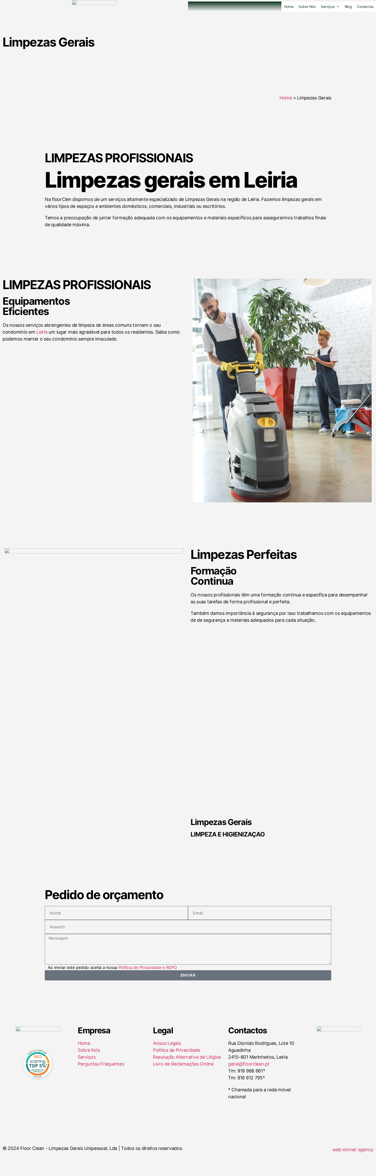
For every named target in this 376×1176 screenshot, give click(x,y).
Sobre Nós (307, 6)
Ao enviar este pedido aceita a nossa (112, 967)
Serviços (328, 6)
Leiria (41, 332)
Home (288, 6)
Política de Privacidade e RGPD (147, 967)
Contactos (365, 6)
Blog (348, 6)
